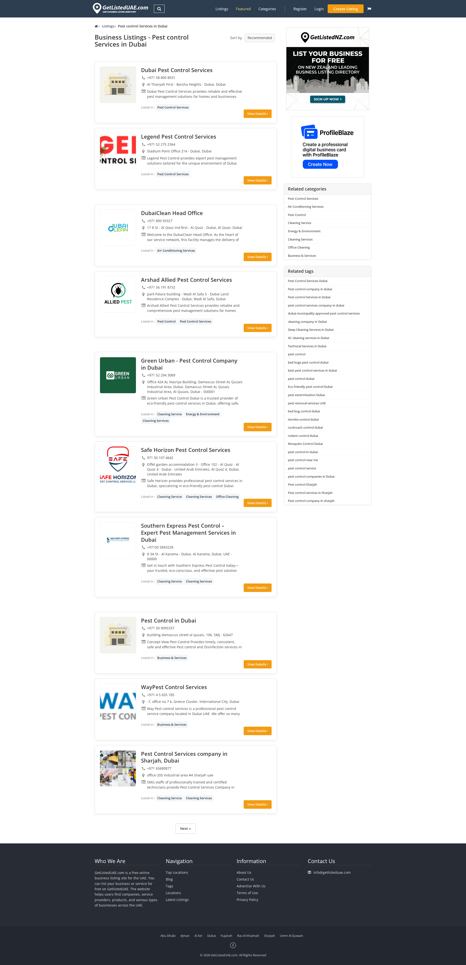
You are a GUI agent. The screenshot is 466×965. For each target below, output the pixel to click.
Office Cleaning (227, 496)
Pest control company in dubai (310, 289)
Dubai (211, 935)
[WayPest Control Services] (118, 702)
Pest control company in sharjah (311, 501)
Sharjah (269, 935)
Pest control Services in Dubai (309, 297)
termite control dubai (303, 419)
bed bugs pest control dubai (308, 362)
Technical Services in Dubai (307, 346)
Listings (222, 8)
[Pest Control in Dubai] (118, 635)
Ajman (185, 935)
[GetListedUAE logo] (120, 8)
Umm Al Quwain (291, 935)
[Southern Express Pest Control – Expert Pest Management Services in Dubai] (118, 540)
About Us (244, 872)
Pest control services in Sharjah (310, 493)
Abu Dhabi (167, 935)
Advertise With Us (251, 886)
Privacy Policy (247, 899)
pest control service (302, 468)
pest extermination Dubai (306, 395)
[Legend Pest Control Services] (118, 151)
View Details (257, 113)
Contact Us (245, 879)
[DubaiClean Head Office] (118, 228)
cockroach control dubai (305, 427)
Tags (169, 886)
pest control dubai (301, 378)
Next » (185, 828)
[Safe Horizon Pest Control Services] (118, 464)
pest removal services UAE (307, 403)
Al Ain (198, 935)
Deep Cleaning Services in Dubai (310, 329)
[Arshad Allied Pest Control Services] (118, 294)
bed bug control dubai (304, 411)
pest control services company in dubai (316, 305)
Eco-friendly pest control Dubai (310, 386)
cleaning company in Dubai (307, 321)
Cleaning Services (156, 420)
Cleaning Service (169, 414)
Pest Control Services (173, 107)
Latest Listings (177, 899)
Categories (267, 8)
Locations (173, 892)
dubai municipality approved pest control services (324, 313)
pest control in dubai (303, 452)
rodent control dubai (303, 435)
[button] (369, 8)
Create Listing (345, 8)
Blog (169, 879)
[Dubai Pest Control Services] (118, 85)
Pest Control (166, 321)
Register (300, 8)
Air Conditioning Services (176, 250)
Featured (243, 8)
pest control (296, 354)
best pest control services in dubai (312, 370)
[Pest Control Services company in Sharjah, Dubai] (118, 768)
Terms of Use (247, 892)
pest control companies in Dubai (311, 476)
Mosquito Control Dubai (305, 443)
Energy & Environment (202, 414)
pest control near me (303, 460)
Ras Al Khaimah (248, 935)
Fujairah (226, 935)
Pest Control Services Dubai (307, 281)
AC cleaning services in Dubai (308, 338)
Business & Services (171, 658)
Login (319, 8)
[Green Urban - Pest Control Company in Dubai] (118, 375)
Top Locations (177, 872)
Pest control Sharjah (302, 484)
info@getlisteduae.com (332, 872)
